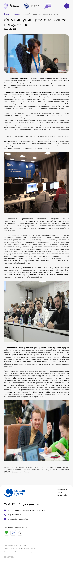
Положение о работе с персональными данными (21, 552)
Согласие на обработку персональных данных (20, 548)
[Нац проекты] (47, 6)
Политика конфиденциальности (15, 545)
